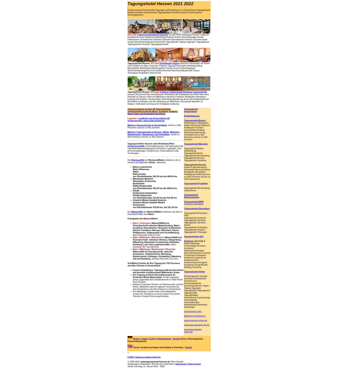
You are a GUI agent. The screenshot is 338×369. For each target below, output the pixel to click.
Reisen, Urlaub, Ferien (144, 339)
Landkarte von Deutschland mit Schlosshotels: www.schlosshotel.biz (149, 119)
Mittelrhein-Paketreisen (195, 316)
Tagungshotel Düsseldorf (197, 209)
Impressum (181, 364)
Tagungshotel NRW (194, 202)
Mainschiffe (137, 212)
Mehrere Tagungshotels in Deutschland (147, 125)
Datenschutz (194, 364)
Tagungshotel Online (194, 272)
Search (188, 347)
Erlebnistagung (191, 116)
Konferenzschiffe (136, 146)
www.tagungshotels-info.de (196, 325)
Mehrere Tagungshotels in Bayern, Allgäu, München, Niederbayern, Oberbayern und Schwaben (154, 133)
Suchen (176, 339)
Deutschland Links (192, 311)
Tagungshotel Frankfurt (196, 183)
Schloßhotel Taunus (169, 63)
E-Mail (131, 357)
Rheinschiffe (137, 160)
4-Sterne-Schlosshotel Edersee (152, 35)
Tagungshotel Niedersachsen (191, 196)
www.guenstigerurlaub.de (148, 357)
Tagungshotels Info (193, 236)
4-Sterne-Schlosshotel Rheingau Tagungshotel (183, 92)
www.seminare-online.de (195, 320)
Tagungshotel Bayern (195, 120)
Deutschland (164, 339)
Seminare (189, 241)
